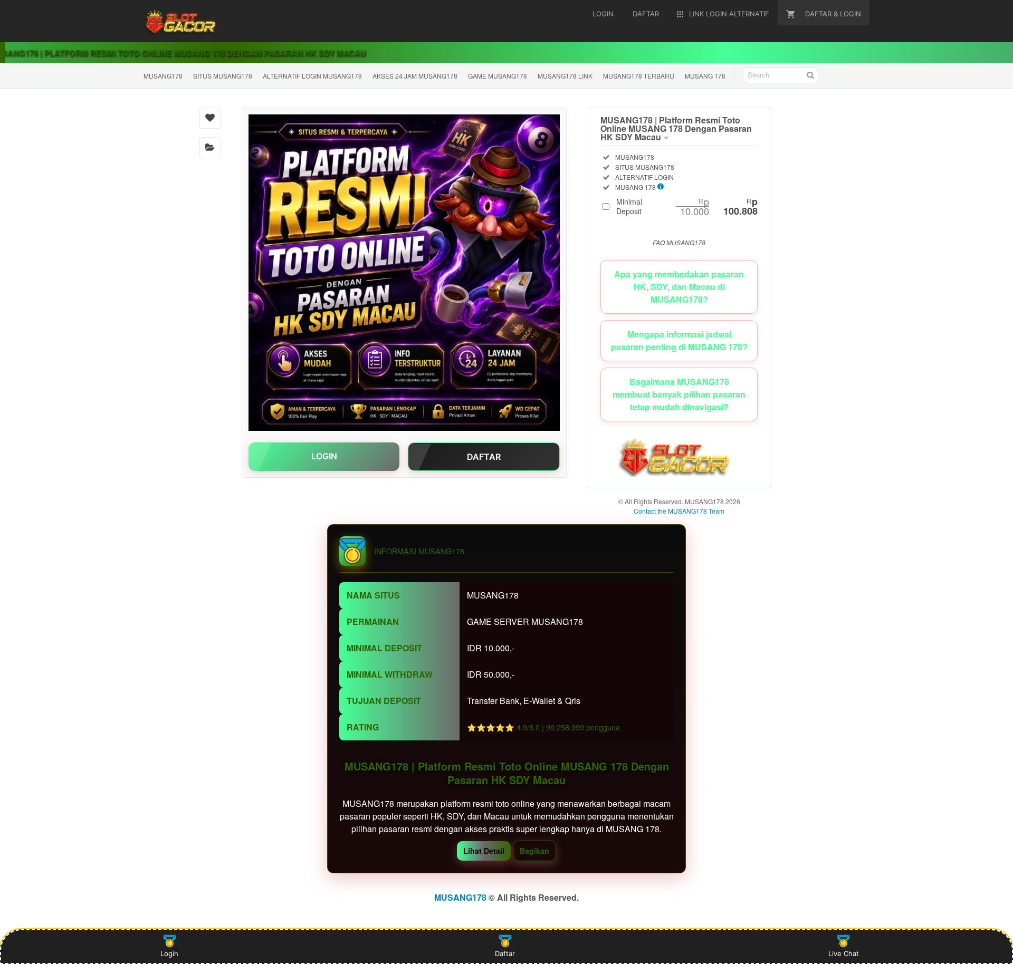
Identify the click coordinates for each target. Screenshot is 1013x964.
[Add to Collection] (210, 147)
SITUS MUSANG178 (222, 75)
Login (169, 953)
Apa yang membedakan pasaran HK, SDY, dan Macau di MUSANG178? (679, 286)
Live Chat (843, 953)
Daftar (505, 953)
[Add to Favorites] (210, 118)
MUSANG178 (163, 75)
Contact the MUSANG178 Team (679, 510)
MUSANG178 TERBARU (638, 75)
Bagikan (534, 850)
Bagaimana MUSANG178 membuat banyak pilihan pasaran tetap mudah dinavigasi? (679, 394)
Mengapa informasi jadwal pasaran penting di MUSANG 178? (679, 340)
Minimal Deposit (687, 206)
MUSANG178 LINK (565, 75)
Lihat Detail (483, 850)
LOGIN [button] (324, 456)
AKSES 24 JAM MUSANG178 (414, 75)
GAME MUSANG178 (497, 75)
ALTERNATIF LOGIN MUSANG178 (312, 75)
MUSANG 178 (705, 75)
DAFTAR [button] (484, 456)
